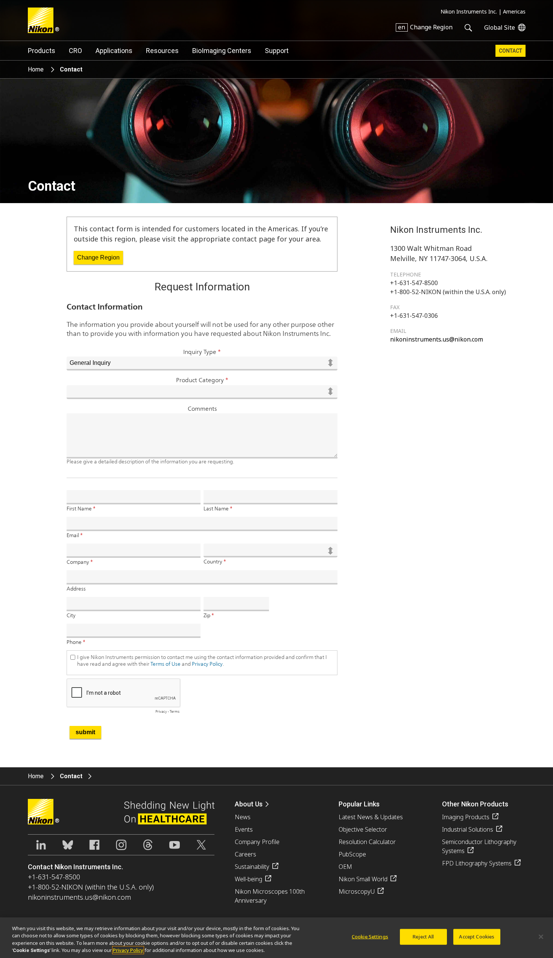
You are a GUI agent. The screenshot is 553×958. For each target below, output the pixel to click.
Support (277, 51)
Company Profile (257, 842)
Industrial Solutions (467, 829)
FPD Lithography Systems (477, 863)
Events (244, 829)
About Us (249, 804)
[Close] (541, 936)
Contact (510, 51)
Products (41, 51)
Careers (245, 854)
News (243, 817)
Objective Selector (363, 829)
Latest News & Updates (371, 817)
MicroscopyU (357, 891)
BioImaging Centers (221, 51)
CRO (75, 51)
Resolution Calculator (367, 842)
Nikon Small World (363, 879)
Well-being (248, 879)
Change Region (98, 257)
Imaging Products (465, 817)
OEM (345, 866)
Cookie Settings (370, 936)
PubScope (352, 854)
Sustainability (252, 866)
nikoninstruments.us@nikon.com (436, 339)
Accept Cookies (476, 936)
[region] (276, 937)
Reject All (423, 936)
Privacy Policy (128, 950)
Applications (114, 51)
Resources (162, 51)
